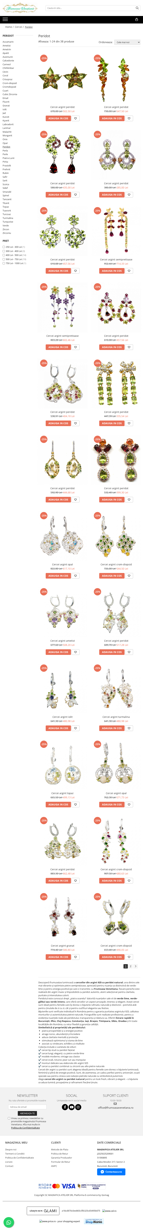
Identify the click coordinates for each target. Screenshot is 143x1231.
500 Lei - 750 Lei (14, 259)
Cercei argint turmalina (116, 717)
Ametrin (7, 49)
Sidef (5, 187)
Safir (5, 176)
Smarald (7, 191)
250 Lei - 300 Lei (14, 246)
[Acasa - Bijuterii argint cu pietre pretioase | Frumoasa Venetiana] (20, 8)
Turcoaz (7, 214)
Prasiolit (7, 165)
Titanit (6, 203)
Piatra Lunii (8, 158)
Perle (5, 154)
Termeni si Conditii (14, 1153)
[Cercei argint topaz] (62, 765)
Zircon (6, 229)
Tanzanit (7, 199)
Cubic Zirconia (10, 94)
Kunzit (6, 116)
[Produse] (6, 20)
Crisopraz (7, 79)
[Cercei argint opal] (62, 536)
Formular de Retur (60, 1161)
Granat (6, 105)
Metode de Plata (59, 1149)
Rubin (6, 173)
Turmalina (8, 218)
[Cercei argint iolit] (62, 689)
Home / (9, 27)
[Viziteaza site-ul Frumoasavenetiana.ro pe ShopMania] (94, 1221)
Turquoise (8, 221)
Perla (5, 150)
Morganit (7, 135)
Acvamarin (8, 41)
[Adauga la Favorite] (76, 118)
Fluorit (6, 101)
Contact (9, 1166)
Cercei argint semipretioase (116, 259)
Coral (5, 75)
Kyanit (6, 120)
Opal (5, 143)
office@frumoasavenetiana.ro (115, 1107)
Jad (4, 113)
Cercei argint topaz (62, 793)
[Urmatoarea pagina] (135, 966)
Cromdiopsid (9, 86)
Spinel (6, 195)
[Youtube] (72, 1107)
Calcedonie (8, 60)
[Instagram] (78, 1107)
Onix (5, 139)
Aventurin (8, 56)
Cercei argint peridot (62, 107)
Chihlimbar (8, 68)
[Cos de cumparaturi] (136, 19)
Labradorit (8, 124)
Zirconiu (7, 233)
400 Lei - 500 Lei (14, 255)
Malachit (7, 131)
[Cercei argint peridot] (62, 79)
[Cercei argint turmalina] (116, 689)
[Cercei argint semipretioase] (116, 231)
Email (5, 98)
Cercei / (19, 27)
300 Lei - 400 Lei (14, 251)
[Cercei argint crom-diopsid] (116, 536)
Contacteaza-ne (114, 1172)
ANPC (54, 1166)
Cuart (5, 90)
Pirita (5, 161)
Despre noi (10, 1149)
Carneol (7, 64)
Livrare (8, 1161)
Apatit (6, 53)
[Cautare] (137, 8)
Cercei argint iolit (62, 717)
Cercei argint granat (62, 945)
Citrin (5, 71)
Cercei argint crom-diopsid (116, 564)
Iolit (5, 109)
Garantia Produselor (61, 1157)
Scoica (6, 184)
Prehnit (6, 169)
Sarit (5, 180)
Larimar (7, 128)
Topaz (6, 206)
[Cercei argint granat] (62, 917)
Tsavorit (7, 210)
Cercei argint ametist (62, 640)
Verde (6, 225)
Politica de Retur (59, 1153)
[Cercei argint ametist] (62, 612)
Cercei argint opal (62, 564)
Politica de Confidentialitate (25, 1127)
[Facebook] (65, 1107)
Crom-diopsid (10, 83)
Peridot (6, 146)
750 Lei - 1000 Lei (14, 263)
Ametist (7, 45)
